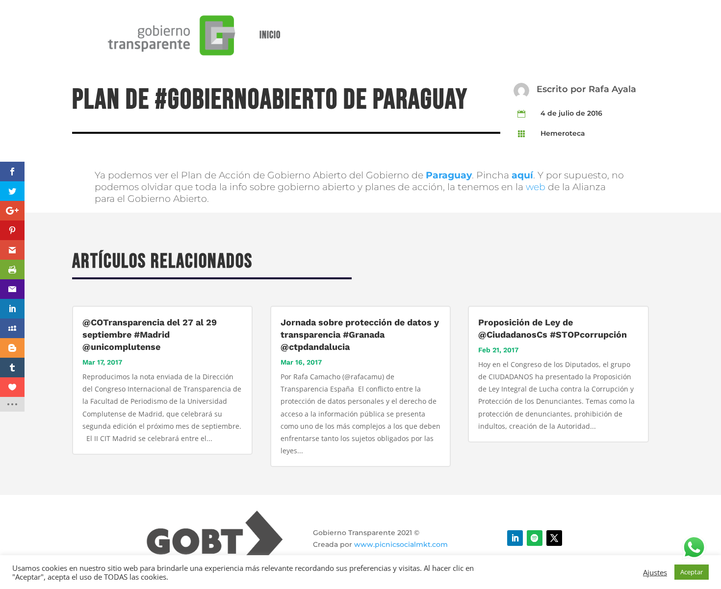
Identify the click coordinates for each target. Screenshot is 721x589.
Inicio (270, 35)
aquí (522, 175)
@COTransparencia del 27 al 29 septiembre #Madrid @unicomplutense (149, 334)
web (535, 187)
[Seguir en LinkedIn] (515, 538)
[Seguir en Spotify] (534, 538)
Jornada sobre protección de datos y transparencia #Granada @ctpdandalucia (360, 334)
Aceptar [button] (691, 571)
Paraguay (449, 175)
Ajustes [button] (655, 572)
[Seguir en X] (554, 538)
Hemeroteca (563, 133)
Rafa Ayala (612, 89)
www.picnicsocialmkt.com (401, 544)
